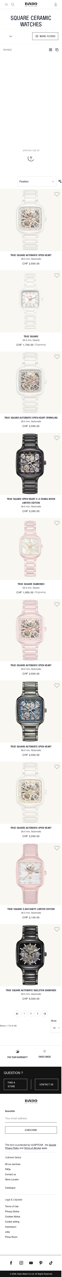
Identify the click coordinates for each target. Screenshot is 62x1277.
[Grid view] (50, 49)
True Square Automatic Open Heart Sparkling (31, 417)
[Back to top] (31, 158)
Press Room (11, 1236)
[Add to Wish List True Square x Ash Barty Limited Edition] (57, 848)
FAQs (8, 1169)
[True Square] (31, 301)
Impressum (10, 1226)
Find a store (11, 1084)
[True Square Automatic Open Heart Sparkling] (31, 382)
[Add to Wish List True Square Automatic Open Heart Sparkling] (57, 356)
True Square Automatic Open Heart (31, 255)
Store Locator (12, 1179)
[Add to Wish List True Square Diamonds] (57, 523)
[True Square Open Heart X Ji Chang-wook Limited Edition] (31, 464)
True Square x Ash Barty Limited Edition (31, 909)
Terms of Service (32, 1148)
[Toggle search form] (12, 4)
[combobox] (9, 36)
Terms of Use (12, 1206)
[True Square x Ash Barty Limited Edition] (31, 874)
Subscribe (31, 1130)
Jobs (7, 1231)
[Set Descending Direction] (60, 181)
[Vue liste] (56, 49)
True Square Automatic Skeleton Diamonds (31, 990)
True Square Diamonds (31, 584)
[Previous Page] (17, 1013)
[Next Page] (44, 1013)
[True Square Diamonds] (31, 549)
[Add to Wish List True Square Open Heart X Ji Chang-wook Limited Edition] (57, 438)
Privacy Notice (12, 1211)
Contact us (47, 1084)
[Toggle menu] (6, 4)
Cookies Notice (12, 1216)
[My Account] (55, 4)
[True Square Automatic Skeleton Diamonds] (31, 955)
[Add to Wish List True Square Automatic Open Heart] (57, 194)
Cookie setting (12, 1221)
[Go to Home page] (31, 5)
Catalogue (10, 1187)
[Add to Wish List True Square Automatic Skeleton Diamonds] (57, 929)
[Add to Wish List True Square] (57, 275)
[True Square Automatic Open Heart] (31, 220)
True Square (31, 336)
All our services (12, 1164)
